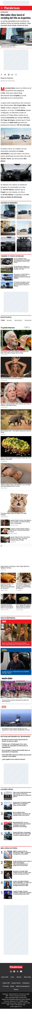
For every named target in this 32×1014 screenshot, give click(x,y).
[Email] (16, 74)
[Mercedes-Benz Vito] (8, 211)
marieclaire (16, 679)
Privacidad (6, 986)
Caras (12, 977)
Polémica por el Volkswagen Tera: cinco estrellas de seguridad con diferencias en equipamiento (15, 745)
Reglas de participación (22, 986)
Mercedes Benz (18, 320)
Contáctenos (26, 983)
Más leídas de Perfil (9, 848)
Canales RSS (6, 983)
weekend (16, 707)
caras (16, 622)
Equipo (12, 986)
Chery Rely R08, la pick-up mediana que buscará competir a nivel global (16, 755)
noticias (16, 650)
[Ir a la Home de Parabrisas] (12, 8)
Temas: (3, 320)
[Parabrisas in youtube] (21, 972)
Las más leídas (7, 789)
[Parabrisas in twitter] (17, 972)
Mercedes (9, 320)
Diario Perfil (4, 977)
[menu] (2, 8)
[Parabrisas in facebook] (14, 972)
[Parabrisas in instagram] (11, 972)
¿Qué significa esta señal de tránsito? (13, 759)
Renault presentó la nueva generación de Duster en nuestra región (14, 740)
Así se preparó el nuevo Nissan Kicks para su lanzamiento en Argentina (16, 751)
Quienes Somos (16, 983)
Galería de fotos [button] (22, 25)
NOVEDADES (4, 12)
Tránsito (16, 989)
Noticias (19, 977)
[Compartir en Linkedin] (12, 74)
